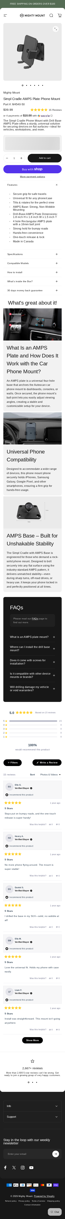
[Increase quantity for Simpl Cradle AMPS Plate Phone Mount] (21, 158)
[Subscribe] (55, 1154)
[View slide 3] (36, 1082)
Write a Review (50, 763)
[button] (46, 110)
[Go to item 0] (22, 85)
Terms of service (38, 1201)
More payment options (32, 176)
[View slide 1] (28, 1082)
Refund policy (10, 1201)
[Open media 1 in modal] (55, 29)
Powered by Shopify (44, 1196)
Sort (33, 774)
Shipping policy (53, 1201)
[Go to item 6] (42, 85)
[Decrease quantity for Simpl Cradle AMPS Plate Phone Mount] (7, 158)
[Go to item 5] (38, 85)
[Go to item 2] (26, 85)
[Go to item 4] (34, 85)
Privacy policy (24, 1201)
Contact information (32, 1205)
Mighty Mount (11, 92)
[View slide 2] (32, 1082)
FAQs (35, 618)
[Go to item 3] (30, 85)
